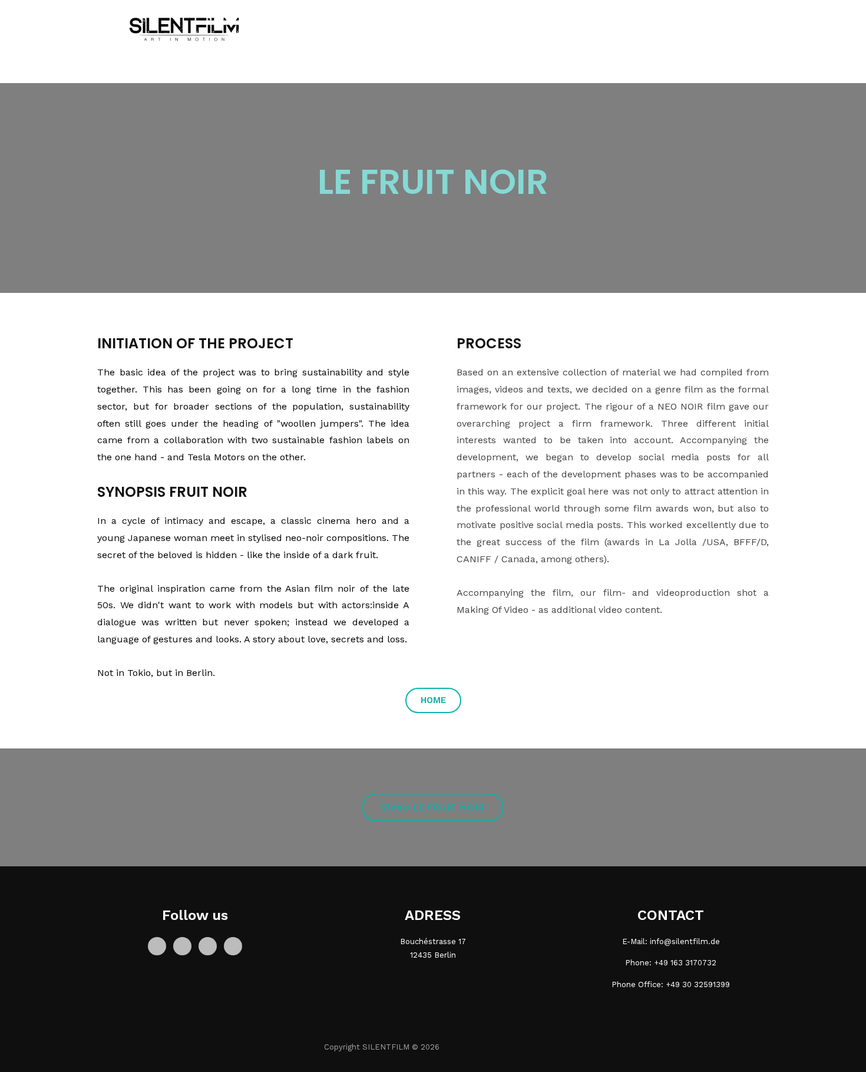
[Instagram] (182, 945)
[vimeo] (233, 945)
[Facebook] (157, 945)
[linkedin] (208, 945)
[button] (433, 700)
